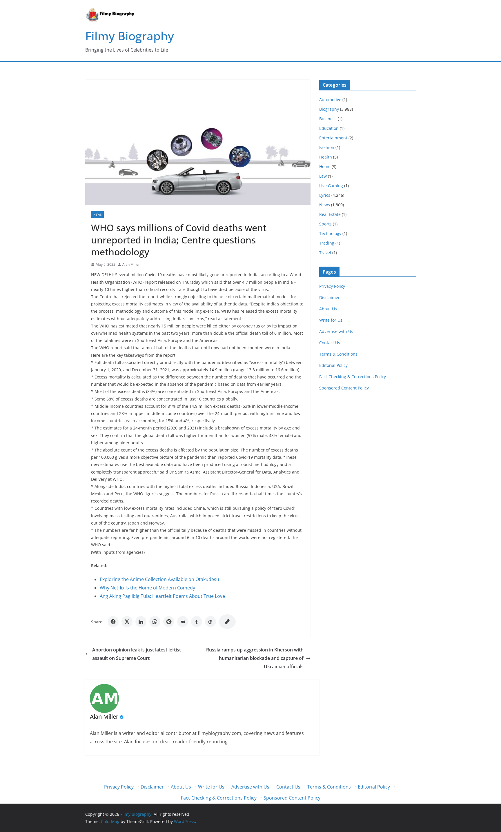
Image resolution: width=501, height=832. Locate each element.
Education (329, 128)
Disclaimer (329, 297)
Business (328, 118)
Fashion (326, 147)
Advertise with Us (336, 331)
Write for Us (330, 320)
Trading (326, 243)
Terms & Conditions (338, 354)
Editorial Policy (333, 365)
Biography (329, 109)
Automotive (330, 99)
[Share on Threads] (210, 621)
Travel (325, 252)
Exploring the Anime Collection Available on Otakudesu (159, 579)
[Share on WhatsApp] (154, 621)
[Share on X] (126, 621)
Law (323, 176)
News (97, 214)
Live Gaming (331, 185)
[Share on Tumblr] (196, 621)
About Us (328, 309)
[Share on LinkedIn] (140, 621)
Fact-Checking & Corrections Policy (352, 376)
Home (325, 166)
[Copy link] (227, 621)
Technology (330, 233)
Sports (325, 224)
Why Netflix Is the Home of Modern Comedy (147, 588)
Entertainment (333, 138)
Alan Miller (131, 264)
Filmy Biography (129, 36)
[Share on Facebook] (113, 621)
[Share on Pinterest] (168, 621)
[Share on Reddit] (182, 621)
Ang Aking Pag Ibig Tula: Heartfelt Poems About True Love (162, 596)
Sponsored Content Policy (344, 388)
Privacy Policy (332, 286)
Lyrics (324, 195)
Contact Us (329, 342)
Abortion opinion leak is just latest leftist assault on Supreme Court (136, 654)
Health (325, 157)
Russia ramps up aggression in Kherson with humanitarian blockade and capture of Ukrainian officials (255, 658)
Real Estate (330, 214)
